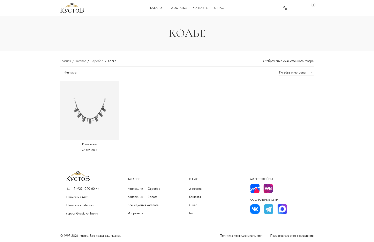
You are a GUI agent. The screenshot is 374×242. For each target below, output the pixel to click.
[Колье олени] (89, 110)
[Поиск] (297, 8)
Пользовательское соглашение (292, 235)
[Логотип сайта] (72, 7)
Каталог (80, 61)
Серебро (97, 61)
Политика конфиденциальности (241, 235)
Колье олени (89, 144)
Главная (65, 61)
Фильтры (70, 72)
